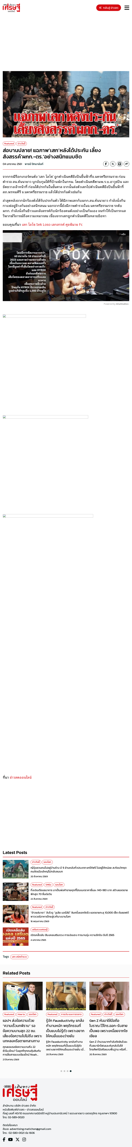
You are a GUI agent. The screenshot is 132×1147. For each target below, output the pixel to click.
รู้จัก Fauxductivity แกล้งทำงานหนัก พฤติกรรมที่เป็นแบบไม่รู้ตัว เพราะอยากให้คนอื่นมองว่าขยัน (65, 1028)
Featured (9, 143)
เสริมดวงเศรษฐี (39, 929)
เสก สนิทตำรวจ (19, 957)
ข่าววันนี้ (21, 143)
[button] (61, 1071)
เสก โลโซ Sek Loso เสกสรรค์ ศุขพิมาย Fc (52, 224)
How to (21, 1014)
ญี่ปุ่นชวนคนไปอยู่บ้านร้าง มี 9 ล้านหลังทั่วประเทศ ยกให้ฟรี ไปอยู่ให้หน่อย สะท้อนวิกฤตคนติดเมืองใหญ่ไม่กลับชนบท (78, 869)
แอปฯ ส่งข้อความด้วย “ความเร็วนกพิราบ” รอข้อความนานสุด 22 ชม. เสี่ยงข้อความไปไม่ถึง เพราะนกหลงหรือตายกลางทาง (22, 1031)
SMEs (48, 884)
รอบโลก (47, 862)
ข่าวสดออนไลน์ (21, 777)
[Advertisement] (67, 42)
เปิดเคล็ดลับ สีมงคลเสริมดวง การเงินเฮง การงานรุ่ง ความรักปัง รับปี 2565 (72, 935)
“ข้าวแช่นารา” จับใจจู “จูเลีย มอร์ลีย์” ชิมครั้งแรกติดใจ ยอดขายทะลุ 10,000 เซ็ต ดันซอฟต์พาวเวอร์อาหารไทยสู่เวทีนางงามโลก (80, 914)
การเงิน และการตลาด (71, 1014)
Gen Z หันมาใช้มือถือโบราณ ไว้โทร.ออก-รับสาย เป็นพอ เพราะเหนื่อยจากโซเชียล (108, 1028)
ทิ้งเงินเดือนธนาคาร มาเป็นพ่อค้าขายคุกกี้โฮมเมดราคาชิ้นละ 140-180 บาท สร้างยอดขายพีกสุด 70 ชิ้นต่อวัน (79, 892)
